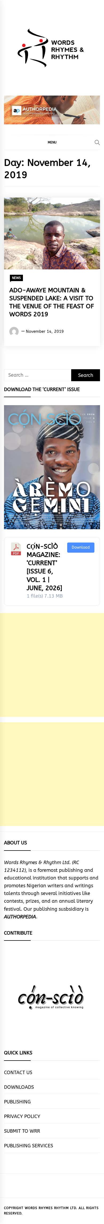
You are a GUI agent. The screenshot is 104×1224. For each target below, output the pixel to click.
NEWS (16, 278)
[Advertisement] (52, 665)
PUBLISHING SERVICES (28, 1146)
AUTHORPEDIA (20, 917)
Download (81, 547)
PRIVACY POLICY (22, 1116)
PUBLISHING (17, 1102)
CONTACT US (18, 1072)
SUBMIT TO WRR (22, 1131)
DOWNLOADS (19, 1087)
